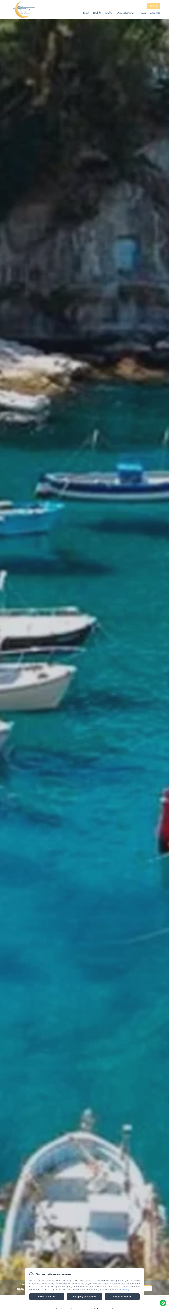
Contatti (155, 13)
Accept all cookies (122, 1296)
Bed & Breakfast (103, 13)
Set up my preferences (84, 1296)
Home (85, 13)
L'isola (142, 13)
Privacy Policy (122, 1289)
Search (144, 1288)
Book (153, 6)
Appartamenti (125, 13)
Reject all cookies (47, 1296)
